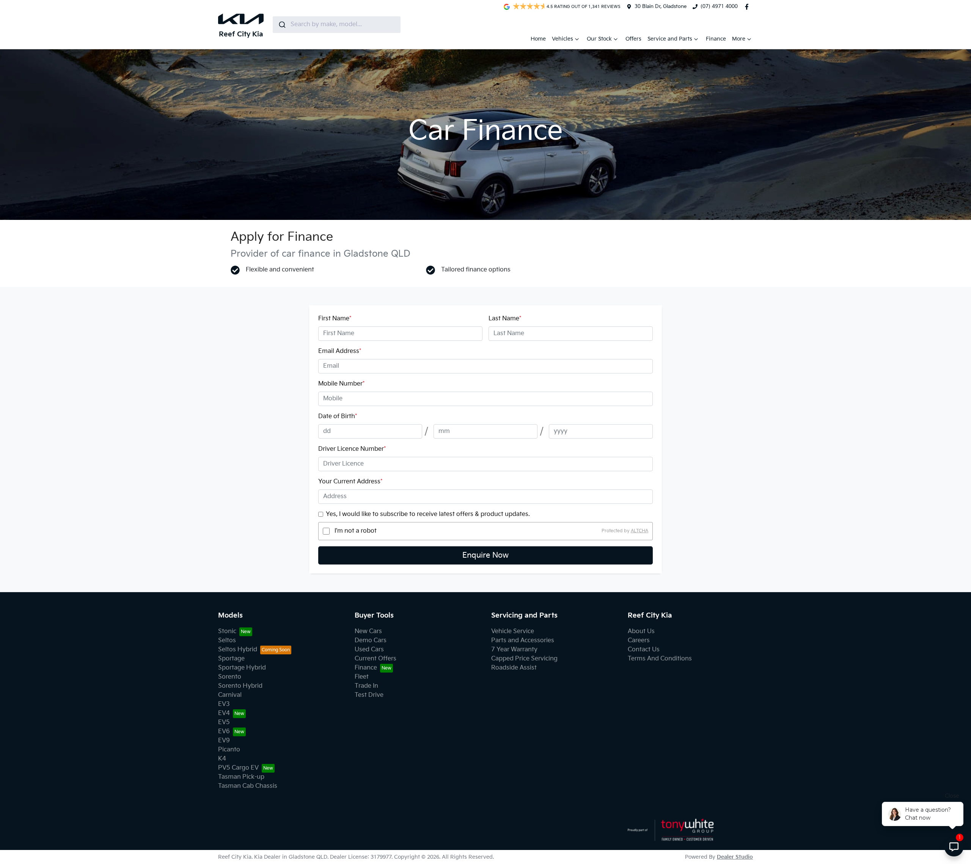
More (738, 39)
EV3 (224, 704)
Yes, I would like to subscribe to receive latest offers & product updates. (428, 514)
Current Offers (375, 658)
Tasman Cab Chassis (247, 786)
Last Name (505, 318)
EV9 (224, 740)
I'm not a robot (356, 531)
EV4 (224, 713)
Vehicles (562, 39)
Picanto (229, 749)
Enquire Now (485, 555)
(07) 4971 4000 (719, 6)
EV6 (224, 731)
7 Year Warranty (514, 649)
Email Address (339, 351)
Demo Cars (371, 640)
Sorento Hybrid (240, 686)
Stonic (227, 631)
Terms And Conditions (660, 658)
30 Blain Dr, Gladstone (661, 6)
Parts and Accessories (522, 640)
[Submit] (282, 24)
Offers (633, 39)
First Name (334, 318)
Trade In (366, 686)
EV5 (224, 722)
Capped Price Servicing (524, 658)
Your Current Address (350, 481)
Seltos (227, 640)
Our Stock (599, 39)
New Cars (368, 631)
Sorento (229, 677)
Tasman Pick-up (241, 777)
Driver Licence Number (352, 449)
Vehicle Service (512, 631)
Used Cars (369, 649)
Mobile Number (341, 383)
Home (538, 39)
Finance (716, 39)
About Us (641, 631)
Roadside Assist (514, 667)
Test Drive (369, 695)
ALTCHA (639, 531)
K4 (222, 758)
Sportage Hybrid (242, 667)
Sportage (231, 658)
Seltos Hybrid (237, 649)
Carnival (230, 695)
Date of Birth (337, 416)
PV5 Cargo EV (238, 767)
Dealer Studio (735, 857)
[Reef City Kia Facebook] (748, 7)
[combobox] (337, 24)
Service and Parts (669, 39)
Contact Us (644, 649)
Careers (639, 640)
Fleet (362, 677)
